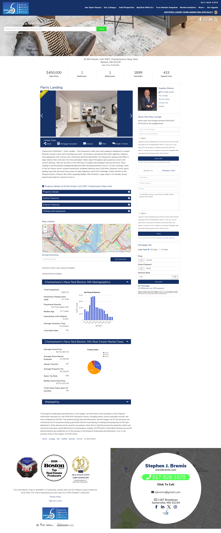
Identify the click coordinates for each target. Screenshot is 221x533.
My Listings (163, 95)
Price (140, 256)
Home (44, 439)
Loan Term (142, 249)
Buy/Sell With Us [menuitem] (145, 7)
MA (58, 439)
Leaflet (110, 251)
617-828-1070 (167, 92)
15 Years (164, 249)
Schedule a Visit (168, 170)
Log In (59, 501)
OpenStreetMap (118, 251)
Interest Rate (144, 273)
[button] (101, 29)
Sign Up (52, 501)
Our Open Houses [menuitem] (93, 7)
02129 (79, 439)
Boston (72, 439)
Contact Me (163, 103)
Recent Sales (164, 99)
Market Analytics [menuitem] (188, 7)
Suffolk (64, 439)
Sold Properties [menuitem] (126, 7)
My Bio (161, 106)
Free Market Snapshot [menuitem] (167, 7)
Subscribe (158, 158)
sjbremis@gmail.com (167, 492)
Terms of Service (169, 238)
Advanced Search (15, 33)
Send (158, 233)
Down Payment (145, 264)
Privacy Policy (164, 153)
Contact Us (148, 170)
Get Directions (120, 259)
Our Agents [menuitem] (212, 7)
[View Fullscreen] (45, 235)
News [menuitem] (201, 7)
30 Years (153, 249)
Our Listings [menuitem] (110, 7)
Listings (52, 439)
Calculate (158, 282)
